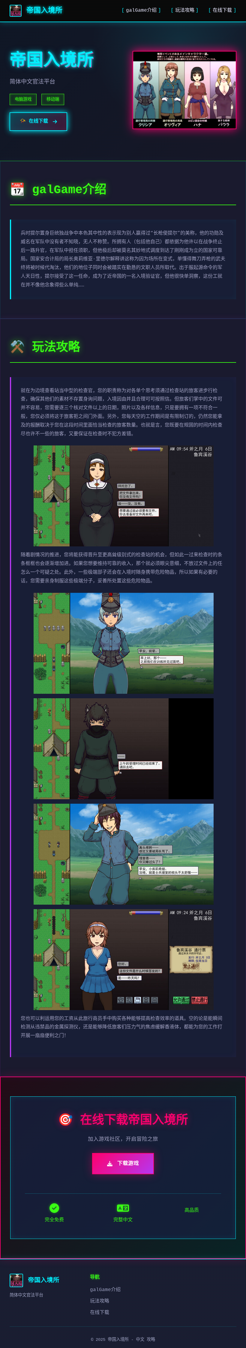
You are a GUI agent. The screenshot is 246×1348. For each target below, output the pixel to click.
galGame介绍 (141, 10)
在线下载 (222, 10)
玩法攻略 (184, 10)
